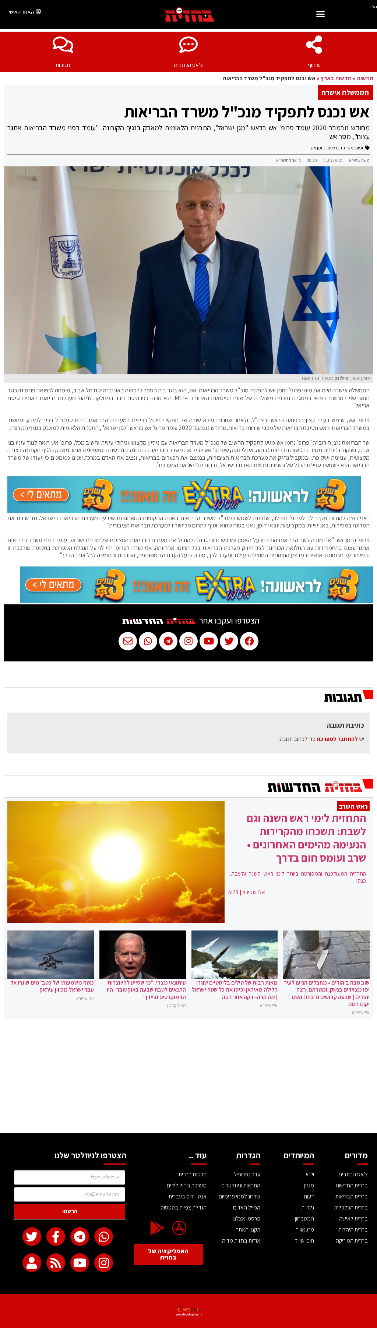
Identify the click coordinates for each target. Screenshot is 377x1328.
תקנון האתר (248, 1229)
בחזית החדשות (352, 1185)
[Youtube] (79, 1262)
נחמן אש (318, 148)
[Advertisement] (188, 1077)
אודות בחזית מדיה (241, 1240)
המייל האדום (246, 1207)
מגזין (309, 1185)
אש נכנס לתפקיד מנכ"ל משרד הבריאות (247, 111)
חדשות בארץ (336, 78)
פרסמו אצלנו (246, 1218)
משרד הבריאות (340, 148)
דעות (309, 1196)
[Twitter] (31, 1236)
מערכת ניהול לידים (187, 1185)
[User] (31, 1262)
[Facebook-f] (55, 1236)
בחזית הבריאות (351, 1196)
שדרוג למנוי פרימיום (239, 1196)
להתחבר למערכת (337, 739)
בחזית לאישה (353, 1218)
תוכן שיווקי (303, 1240)
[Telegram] (79, 1236)
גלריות (307, 1207)
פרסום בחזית (193, 1174)
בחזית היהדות (353, 1229)
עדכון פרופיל (247, 1174)
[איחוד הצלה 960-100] (184, 511)
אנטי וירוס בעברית (188, 1196)
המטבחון (304, 1218)
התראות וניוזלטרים (240, 1185)
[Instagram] (103, 1262)
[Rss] (55, 1262)
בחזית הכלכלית (351, 1207)
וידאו (309, 1174)
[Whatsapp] (103, 1236)
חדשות (365, 78)
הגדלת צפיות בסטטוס (184, 1207)
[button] (321, 15)
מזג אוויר (305, 1229)
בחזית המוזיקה (352, 1240)
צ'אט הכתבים (188, 65)
